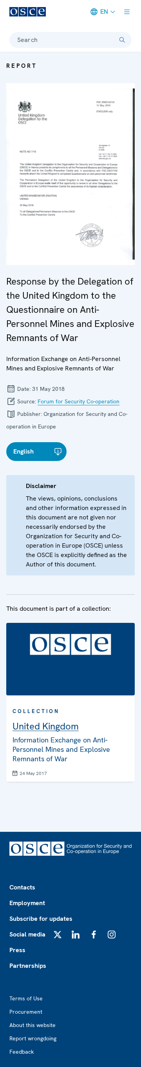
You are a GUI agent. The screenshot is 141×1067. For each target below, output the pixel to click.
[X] (57, 934)
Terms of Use (26, 998)
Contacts (22, 887)
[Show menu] (127, 12)
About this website (32, 1025)
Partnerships (27, 966)
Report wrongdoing (32, 1038)
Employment (27, 903)
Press (17, 950)
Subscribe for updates (40, 919)
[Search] (122, 40)
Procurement (25, 1011)
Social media (27, 934)
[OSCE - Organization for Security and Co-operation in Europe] (27, 11)
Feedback (21, 1051)
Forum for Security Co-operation (78, 401)
